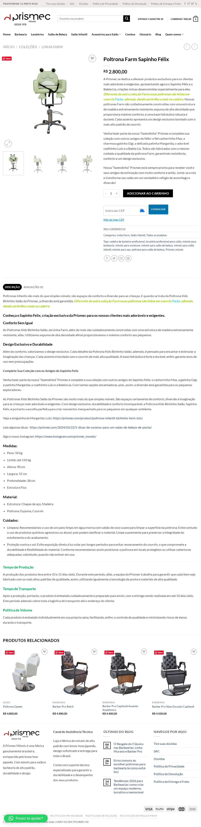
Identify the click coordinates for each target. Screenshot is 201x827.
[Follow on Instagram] (188, 3)
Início (8, 47)
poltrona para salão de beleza (148, 249)
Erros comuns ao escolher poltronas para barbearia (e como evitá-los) (130, 766)
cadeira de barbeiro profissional (127, 241)
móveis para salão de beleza (157, 245)
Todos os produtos (156, 235)
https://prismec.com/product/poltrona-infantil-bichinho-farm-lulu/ (98, 418)
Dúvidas (83, 3)
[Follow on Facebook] (185, 3)
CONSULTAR (158, 209)
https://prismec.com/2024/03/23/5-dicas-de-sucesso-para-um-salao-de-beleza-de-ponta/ (91, 427)
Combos (130, 34)
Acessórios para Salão (105, 34)
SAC (72, 3)
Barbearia (21, 34)
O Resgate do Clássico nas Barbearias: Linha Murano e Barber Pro (128, 747)
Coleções (28, 47)
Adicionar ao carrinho (148, 193)
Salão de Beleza (57, 34)
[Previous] (9, 101)
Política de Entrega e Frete (166, 3)
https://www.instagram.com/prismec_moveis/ (65, 436)
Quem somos (173, 34)
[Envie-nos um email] (192, 3)
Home (6, 34)
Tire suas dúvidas (55, 3)
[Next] (90, 101)
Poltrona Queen (12, 706)
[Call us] (196, 3)
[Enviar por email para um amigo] (121, 258)
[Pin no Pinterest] (128, 258)
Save (8, 58)
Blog (158, 34)
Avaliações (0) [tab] (33, 287)
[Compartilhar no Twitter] (114, 258)
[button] (26, 818)
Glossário (145, 34)
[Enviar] (126, 18)
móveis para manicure (127, 245)
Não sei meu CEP (113, 219)
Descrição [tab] (12, 287)
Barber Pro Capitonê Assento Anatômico (120, 707)
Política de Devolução (134, 3)
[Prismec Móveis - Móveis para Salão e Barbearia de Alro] (27, 19)
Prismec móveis (174, 249)
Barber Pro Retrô (63, 706)
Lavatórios (37, 34)
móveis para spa (121, 249)
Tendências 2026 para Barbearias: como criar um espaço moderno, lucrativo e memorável (129, 786)
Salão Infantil (79, 34)
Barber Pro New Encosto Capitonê (173, 706)
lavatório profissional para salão (163, 241)
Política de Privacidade (105, 3)
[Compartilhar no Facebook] (107, 258)
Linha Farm (52, 47)
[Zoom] (8, 143)
